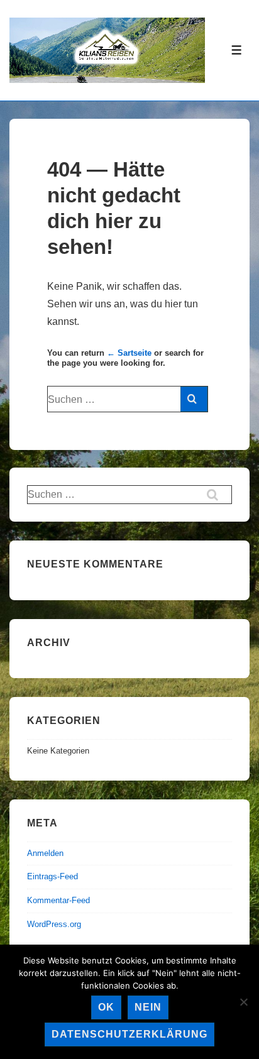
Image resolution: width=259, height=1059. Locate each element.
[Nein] (243, 1002)
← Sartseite (129, 353)
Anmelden (45, 853)
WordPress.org (54, 924)
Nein (148, 1007)
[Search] (193, 399)
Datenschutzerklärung (129, 1034)
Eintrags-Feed (52, 876)
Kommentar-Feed (58, 900)
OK (106, 1007)
